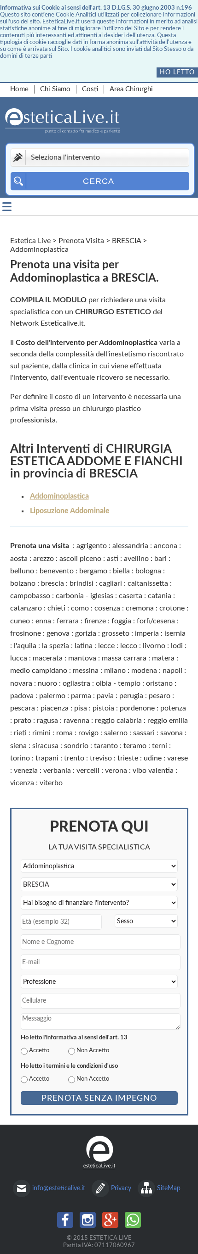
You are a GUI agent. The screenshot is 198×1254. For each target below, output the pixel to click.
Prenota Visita (81, 240)
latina (84, 645)
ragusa (47, 720)
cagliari (110, 583)
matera (163, 658)
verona (116, 770)
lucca (18, 658)
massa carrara (124, 658)
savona (171, 733)
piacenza (55, 708)
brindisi (81, 583)
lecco (128, 645)
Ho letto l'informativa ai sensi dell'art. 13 (74, 1037)
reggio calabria (118, 720)
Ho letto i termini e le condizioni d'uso (69, 1066)
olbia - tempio (118, 683)
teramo (134, 745)
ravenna (76, 720)
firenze (95, 621)
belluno (22, 571)
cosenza (107, 608)
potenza (173, 708)
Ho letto (177, 72)
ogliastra (76, 683)
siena (18, 745)
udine (153, 758)
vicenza (22, 783)
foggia (121, 621)
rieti (20, 733)
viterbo (51, 783)
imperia (147, 633)
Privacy (121, 1188)
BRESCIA (126, 240)
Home (19, 89)
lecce (106, 645)
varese (177, 758)
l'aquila (25, 645)
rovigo (88, 733)
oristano (159, 683)
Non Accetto (92, 1050)
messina (86, 670)
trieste (127, 758)
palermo (52, 695)
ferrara (68, 621)
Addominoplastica (59, 496)
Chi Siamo (55, 89)
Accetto (39, 1050)
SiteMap (169, 1188)
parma (81, 695)
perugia (131, 695)
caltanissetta (148, 583)
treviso (101, 758)
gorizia (85, 633)
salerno (116, 733)
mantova (82, 658)
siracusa (45, 745)
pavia (105, 695)
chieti (56, 608)
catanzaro (26, 608)
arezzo (43, 558)
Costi (90, 89)
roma (64, 733)
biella (121, 571)
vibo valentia (153, 770)
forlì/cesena (156, 621)
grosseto (115, 633)
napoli (172, 670)
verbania (57, 770)
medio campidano (38, 670)
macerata (48, 658)
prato (22, 720)
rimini (41, 733)
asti (112, 558)
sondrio (76, 745)
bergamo (93, 571)
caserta (130, 595)
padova (22, 695)
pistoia (103, 708)
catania (159, 595)
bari (160, 558)
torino (20, 758)
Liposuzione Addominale (70, 511)
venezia (26, 770)
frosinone (25, 633)
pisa (80, 708)
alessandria (130, 545)
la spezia (55, 645)
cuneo (20, 621)
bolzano (22, 583)
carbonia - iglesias (84, 595)
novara (21, 683)
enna (43, 621)
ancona (165, 545)
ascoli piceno (80, 558)
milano (115, 670)
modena (144, 670)
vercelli (87, 770)
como (80, 608)
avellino (136, 558)
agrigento (91, 545)
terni (159, 745)
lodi (177, 645)
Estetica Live (30, 240)
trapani (46, 758)
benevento (57, 571)
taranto (106, 745)
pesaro (159, 695)
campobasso (30, 595)
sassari (144, 733)
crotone (172, 608)
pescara (22, 708)
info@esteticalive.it (58, 1188)
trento (74, 758)
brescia (52, 583)
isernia (175, 633)
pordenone (137, 708)
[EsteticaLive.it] (90, 122)
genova (58, 633)
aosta (19, 558)
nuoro (47, 683)
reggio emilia (167, 720)
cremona (140, 608)
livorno (154, 645)
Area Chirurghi (131, 89)
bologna (148, 571)
